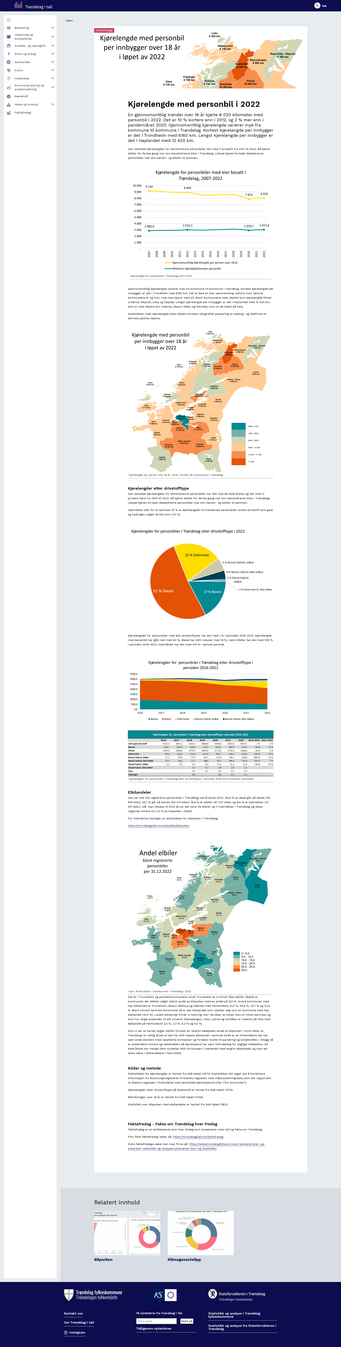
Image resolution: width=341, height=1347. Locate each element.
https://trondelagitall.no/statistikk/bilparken (158, 825)
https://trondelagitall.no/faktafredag (198, 1136)
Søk (324, 5)
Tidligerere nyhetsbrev (154, 1328)
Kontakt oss (73, 1313)
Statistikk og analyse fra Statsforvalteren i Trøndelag (242, 1327)
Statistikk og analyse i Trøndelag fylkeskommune (234, 1315)
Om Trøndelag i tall (79, 1322)
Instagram (77, 1332)
